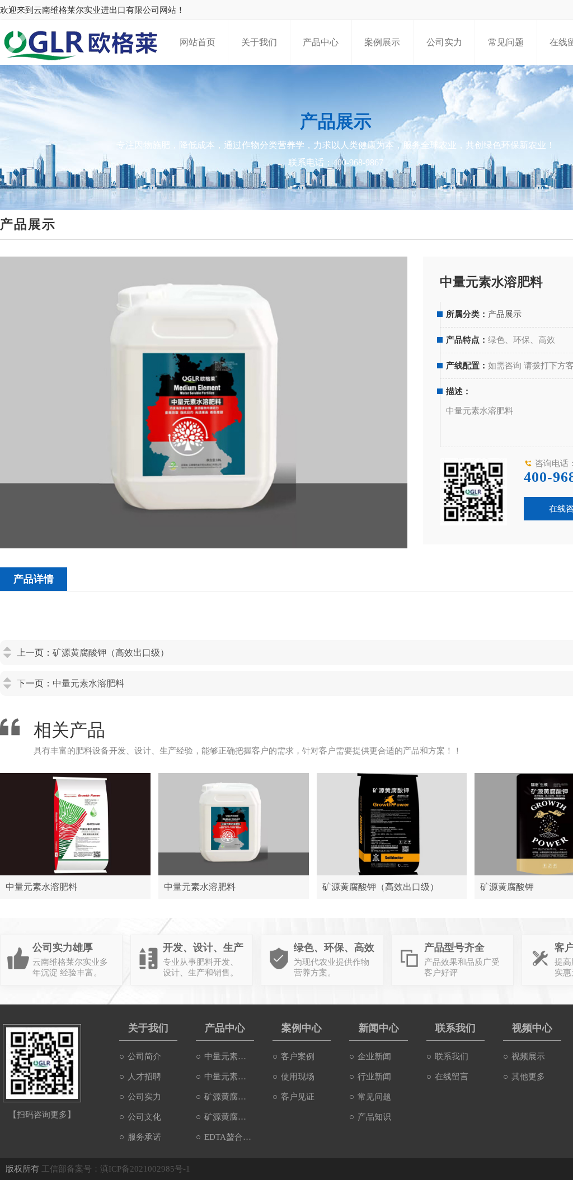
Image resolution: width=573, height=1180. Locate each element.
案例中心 (301, 1028)
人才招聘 (144, 1076)
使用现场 (297, 1076)
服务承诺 (144, 1136)
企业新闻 (374, 1056)
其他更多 (528, 1076)
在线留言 (451, 1076)
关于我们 (259, 42)
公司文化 (144, 1116)
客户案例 (297, 1056)
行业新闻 (374, 1076)
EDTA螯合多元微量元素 (229, 1136)
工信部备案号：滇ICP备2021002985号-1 (115, 1168)
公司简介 (144, 1056)
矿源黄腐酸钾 (229, 1116)
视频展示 (528, 1056)
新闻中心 (379, 1028)
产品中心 (321, 42)
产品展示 (505, 314)
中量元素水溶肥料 (88, 683)
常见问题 (506, 42)
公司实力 (444, 42)
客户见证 (297, 1096)
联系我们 (455, 1028)
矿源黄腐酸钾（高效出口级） (111, 652)
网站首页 (197, 42)
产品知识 (374, 1116)
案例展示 (382, 42)
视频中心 (532, 1028)
